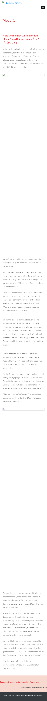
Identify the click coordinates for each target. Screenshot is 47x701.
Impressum (24, 687)
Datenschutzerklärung (38, 687)
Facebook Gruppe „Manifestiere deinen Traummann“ (19, 682)
